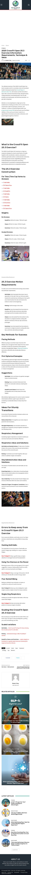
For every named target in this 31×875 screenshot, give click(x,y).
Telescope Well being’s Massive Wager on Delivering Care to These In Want (20, 844)
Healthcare (15, 779)
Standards (21, 648)
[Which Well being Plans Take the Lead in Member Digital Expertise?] (15, 770)
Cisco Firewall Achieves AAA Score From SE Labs (23, 667)
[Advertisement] (15, 27)
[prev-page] (3, 788)
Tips (8, 650)
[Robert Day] (3, 60)
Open (16, 648)
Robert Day (8, 60)
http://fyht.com (15, 685)
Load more (15, 849)
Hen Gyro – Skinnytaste (8, 667)
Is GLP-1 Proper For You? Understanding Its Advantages (15, 721)
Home (3, 45)
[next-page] (5, 788)
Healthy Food (15, 749)
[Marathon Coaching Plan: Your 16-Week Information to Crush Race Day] (6, 833)
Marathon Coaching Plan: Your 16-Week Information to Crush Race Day (20, 834)
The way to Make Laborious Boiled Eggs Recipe (15, 751)
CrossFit (8, 648)
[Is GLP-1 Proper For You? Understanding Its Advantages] (15, 709)
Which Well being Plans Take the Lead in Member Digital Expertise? (15, 782)
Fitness (7, 45)
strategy (4, 650)
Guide (12, 648)
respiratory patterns (23, 348)
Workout (13, 650)
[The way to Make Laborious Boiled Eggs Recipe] (15, 740)
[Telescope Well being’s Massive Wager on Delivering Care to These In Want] (6, 843)
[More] (23, 657)
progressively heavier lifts (8, 110)
